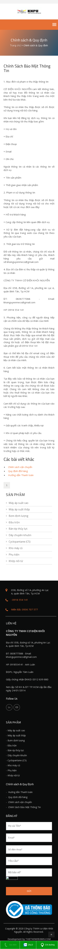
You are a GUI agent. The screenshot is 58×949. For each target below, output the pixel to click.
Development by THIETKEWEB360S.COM (29, 939)
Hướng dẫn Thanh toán (21, 475)
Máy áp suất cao (18, 503)
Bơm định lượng (18, 516)
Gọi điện (12, 945)
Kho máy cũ (16, 548)
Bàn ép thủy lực (18, 528)
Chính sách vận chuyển (20, 467)
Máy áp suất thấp (19, 509)
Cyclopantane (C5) (19, 541)
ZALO (30, 945)
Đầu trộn (14, 522)
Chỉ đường (50, 945)
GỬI (29, 891)
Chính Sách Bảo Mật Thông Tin (24, 807)
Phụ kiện (14, 554)
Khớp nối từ (16, 561)
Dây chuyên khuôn (20, 535)
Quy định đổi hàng (18, 471)
